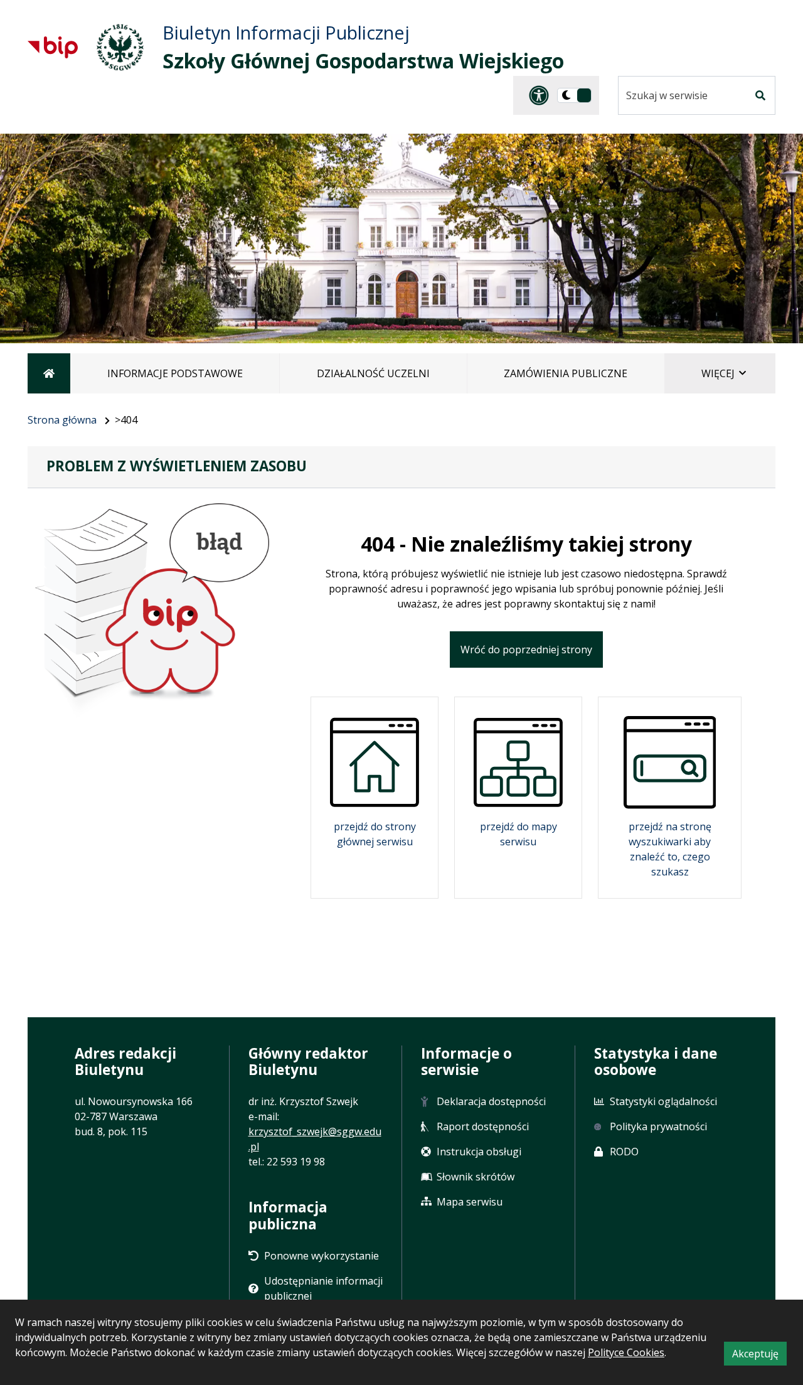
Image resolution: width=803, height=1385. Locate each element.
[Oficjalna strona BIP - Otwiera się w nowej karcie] (53, 47)
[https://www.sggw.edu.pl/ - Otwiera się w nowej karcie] (120, 47)
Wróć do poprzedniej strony (526, 649)
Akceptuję (759, 1356)
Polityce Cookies (626, 1352)
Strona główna (62, 420)
